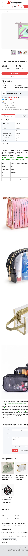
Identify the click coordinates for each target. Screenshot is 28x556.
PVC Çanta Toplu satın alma (9, 539)
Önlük (2, 515)
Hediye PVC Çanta (21, 536)
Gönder (15, 450)
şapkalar (17, 518)
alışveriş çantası (5, 513)
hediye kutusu (4, 518)
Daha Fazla (4, 542)
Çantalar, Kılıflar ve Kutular (12, 10)
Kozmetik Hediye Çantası (8, 536)
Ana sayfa (3, 10)
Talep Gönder (14, 73)
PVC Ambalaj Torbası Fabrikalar (10, 532)
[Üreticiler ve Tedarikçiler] (14, 2)
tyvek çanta (17, 515)
